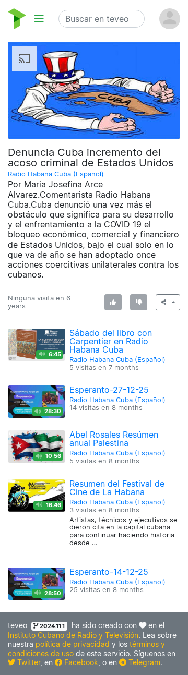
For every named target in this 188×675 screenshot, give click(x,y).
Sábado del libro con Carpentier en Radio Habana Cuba (110, 341)
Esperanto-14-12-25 (108, 571)
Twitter (27, 662)
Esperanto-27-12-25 (109, 389)
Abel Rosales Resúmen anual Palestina (113, 438)
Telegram (143, 662)
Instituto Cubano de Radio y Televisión (73, 635)
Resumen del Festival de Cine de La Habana (116, 487)
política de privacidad (73, 644)
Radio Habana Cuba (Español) (56, 174)
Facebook (80, 662)
